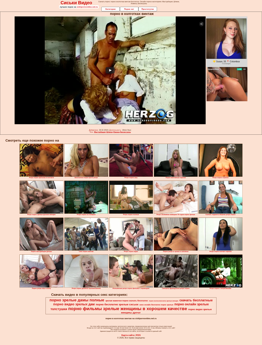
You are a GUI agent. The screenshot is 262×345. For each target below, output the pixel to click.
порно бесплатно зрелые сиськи (117, 304)
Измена (116, 132)
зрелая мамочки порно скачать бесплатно (126, 301)
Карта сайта (127, 335)
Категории (110, 9)
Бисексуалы (125, 132)
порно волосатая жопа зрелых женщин (163, 301)
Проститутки (148, 9)
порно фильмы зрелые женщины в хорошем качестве (127, 308)
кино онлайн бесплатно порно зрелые (156, 305)
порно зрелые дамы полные (77, 300)
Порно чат (129, 9)
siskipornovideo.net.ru (87, 7)
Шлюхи (109, 132)
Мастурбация (100, 132)
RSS (138, 335)
